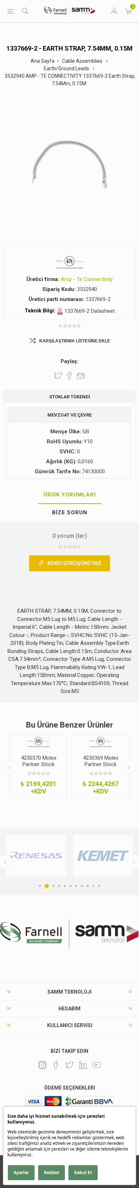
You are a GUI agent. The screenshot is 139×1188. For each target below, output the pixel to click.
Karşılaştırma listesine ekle (74, 340)
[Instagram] (42, 1065)
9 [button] (88, 886)
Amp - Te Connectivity (87, 279)
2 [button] (47, 886)
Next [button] (129, 767)
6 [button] (71, 886)
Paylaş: (69, 361)
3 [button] (53, 886)
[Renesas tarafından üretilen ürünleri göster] (36, 855)
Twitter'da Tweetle (58, 375)
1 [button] (40, 886)
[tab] (69, 495)
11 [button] (99, 886)
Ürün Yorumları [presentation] (69, 494)
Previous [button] (10, 767)
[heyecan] (69, 1065)
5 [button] (65, 886)
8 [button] (82, 886)
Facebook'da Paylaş (69, 375)
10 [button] (93, 886)
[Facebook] (56, 1065)
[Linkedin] (83, 1065)
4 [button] (59, 886)
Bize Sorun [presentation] (69, 512)
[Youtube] (96, 1065)
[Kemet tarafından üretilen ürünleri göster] (103, 855)
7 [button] (76, 886)
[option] (38, 767)
